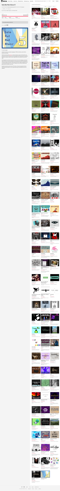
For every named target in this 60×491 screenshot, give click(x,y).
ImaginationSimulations (35, 161)
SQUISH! (42, 464)
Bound (33, 186)
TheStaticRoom (34, 228)
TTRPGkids (51, 465)
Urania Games (52, 55)
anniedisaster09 (52, 309)
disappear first (34, 253)
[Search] (50, 1)
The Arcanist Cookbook (53, 438)
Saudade (33, 15)
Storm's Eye (51, 452)
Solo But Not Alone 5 (44, 478)
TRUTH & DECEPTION (35, 451)
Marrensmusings (43, 160)
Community (31, 1)
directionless (52, 253)
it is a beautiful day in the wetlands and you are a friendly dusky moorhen (36, 214)
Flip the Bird (52, 294)
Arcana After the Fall (53, 266)
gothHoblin (33, 174)
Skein (32, 95)
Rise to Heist (52, 199)
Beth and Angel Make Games (44, 322)
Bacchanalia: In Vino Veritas (45, 95)
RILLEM (33, 399)
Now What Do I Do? (53, 308)
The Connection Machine (53, 82)
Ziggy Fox (33, 400)
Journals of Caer (34, 281)
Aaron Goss (51, 174)
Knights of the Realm (34, 308)
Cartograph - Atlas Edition (44, 199)
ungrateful (51, 321)
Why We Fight (43, 133)
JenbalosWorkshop (34, 267)
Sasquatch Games (34, 241)
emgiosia (42, 174)
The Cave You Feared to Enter (45, 321)
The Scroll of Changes (53, 451)
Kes (50, 295)
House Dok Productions (44, 269)
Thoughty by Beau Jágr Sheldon (36, 201)
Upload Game (21, 1)
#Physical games (34, 17)
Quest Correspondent (44, 82)
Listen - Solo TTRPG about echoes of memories (44, 282)
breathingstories (34, 215)
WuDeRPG (51, 200)
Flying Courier (43, 54)
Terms (33, 488)
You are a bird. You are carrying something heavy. (36, 295)
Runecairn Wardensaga (44, 28)
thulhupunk (33, 452)
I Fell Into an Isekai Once (35, 82)
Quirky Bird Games (43, 70)
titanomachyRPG (52, 187)
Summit (42, 186)
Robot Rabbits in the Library (53, 282)
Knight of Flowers (43, 173)
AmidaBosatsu (43, 400)
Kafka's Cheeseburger (53, 186)
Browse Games (10, 1)
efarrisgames (33, 322)
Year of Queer (34, 346)
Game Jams (15, 1)
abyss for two (33, 374)
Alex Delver (33, 96)
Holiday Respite (52, 69)
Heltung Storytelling (43, 283)
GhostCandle (52, 375)
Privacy (36, 488)
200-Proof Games (34, 135)
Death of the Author (43, 308)
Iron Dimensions (52, 227)
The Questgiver (43, 253)
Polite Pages (33, 69)
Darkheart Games (34, 109)
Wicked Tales (43, 374)
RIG (50, 147)
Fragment (33, 321)
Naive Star (33, 16)
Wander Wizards (52, 133)
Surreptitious (43, 147)
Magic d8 (42, 69)
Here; (51, 374)
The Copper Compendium (44, 187)
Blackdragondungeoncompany (35, 309)
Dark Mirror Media (52, 42)
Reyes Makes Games (34, 439)
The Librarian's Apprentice (53, 95)
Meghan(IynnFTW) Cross (53, 16)
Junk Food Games (52, 254)
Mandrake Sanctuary (44, 15)
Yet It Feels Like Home (53, 173)
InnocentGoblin (34, 347)
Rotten (33, 464)
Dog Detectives (34, 413)
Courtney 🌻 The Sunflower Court (45, 55)
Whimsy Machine (43, 452)
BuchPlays (33, 465)
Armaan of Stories (43, 254)
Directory (29, 488)
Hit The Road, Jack (52, 54)
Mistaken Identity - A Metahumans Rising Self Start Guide (45, 267)
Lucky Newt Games (34, 70)
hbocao (51, 401)
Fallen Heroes (34, 28)
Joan (50, 267)
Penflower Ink (43, 465)
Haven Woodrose (34, 414)
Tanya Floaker (52, 83)
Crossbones (51, 281)
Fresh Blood (33, 173)
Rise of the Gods (43, 413)
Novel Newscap (34, 282)
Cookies (40, 488)
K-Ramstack (33, 187)
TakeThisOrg (42, 479)
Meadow (51, 241)
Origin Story (52, 15)
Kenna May (42, 83)
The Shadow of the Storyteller (45, 451)
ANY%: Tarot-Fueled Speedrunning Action (35, 134)
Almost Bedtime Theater (53, 96)
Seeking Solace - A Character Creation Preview (45, 360)
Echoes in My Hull (34, 147)
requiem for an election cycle (45, 346)
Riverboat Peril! (34, 266)
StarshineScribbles (52, 134)
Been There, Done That (44, 399)
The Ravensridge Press (44, 200)
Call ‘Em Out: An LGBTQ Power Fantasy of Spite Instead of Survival (36, 55)
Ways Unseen (52, 160)
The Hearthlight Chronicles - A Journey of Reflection (54, 400)
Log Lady (51, 28)
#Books (33, 255)
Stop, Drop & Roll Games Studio (45, 134)
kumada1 (42, 16)
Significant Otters (43, 227)
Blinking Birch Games (43, 309)
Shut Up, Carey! (34, 438)
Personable (42, 96)
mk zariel (33, 254)
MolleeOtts (51, 439)
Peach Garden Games (53, 415)
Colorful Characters (53, 464)
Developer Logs (26, 1)
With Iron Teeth (52, 346)
